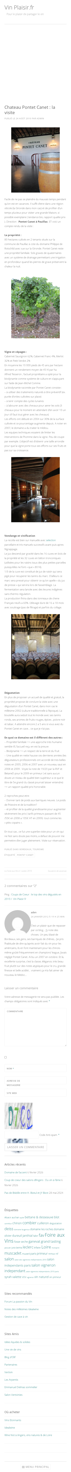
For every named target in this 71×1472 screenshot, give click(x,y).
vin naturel (41, 1277)
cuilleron (43, 1223)
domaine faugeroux (22, 1229)
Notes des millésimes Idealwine (21, 1309)
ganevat (34, 1241)
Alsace (7, 1217)
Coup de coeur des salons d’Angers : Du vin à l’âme (32, 1180)
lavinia (19, 1247)
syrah (8, 1277)
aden (33, 912)
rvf (57, 1253)
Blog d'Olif (10, 1357)
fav (41, 1235)
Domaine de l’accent (15, 1172)
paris (33, 1253)
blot (56, 1217)
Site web (12, 1093)
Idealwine (9, 1427)
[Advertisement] (35, 64)
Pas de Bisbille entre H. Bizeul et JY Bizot (26, 1192)
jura (13, 1247)
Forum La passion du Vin (18, 1301)
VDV (24, 1277)
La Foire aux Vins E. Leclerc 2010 (18, 871)
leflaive (37, 1247)
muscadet (12, 1253)
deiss (8, 1228)
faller (35, 1235)
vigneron (30, 1277)
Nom (10, 1068)
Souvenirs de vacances (57, 871)
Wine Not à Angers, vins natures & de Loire (28, 1435)
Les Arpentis (11, 1379)
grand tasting (51, 1241)
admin (40, 118)
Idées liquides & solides (17, 1342)
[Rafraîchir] (18, 1129)
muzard (26, 1253)
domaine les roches (41, 1229)
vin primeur (55, 1277)
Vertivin (8, 1372)
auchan (15, 1217)
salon (9, 1259)
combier (29, 1222)
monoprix (55, 1248)
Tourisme (38, 849)
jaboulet (7, 1248)
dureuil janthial (22, 1235)
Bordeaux (25, 849)
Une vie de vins (12, 1349)
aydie (22, 1217)
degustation (56, 1223)
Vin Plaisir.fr (19, 7)
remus (51, 1253)
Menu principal (37, 1467)
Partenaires (10, 1364)
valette (16, 1277)
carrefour (8, 1223)
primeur (42, 1253)
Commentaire (15, 1011)
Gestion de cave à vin (16, 1316)
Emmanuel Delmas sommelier (20, 1387)
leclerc (28, 1247)
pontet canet (25, 855)
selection (51, 540)
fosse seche (21, 1241)
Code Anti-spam (48, 1135)
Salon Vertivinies (13, 1394)
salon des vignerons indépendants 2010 (30, 1260)
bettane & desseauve (39, 1217)
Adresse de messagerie (13, 1085)
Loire (46, 1247)
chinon (17, 1223)
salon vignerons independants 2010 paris (42, 1271)
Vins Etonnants (12, 1420)
